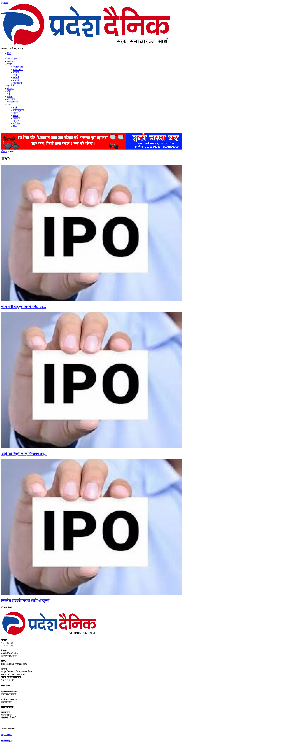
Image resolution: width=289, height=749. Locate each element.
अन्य (9, 104)
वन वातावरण (18, 110)
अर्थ (9, 91)
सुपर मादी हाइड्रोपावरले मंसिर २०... (23, 307)
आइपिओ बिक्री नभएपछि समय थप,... (24, 454)
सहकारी (16, 112)
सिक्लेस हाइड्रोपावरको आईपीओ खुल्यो (25, 600)
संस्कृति (16, 118)
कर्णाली (16, 80)
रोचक (15, 115)
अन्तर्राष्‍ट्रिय (12, 102)
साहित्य (16, 121)
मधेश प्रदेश (18, 69)
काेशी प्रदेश (18, 66)
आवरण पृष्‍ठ (12, 58)
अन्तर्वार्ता (11, 99)
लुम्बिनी (16, 77)
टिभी (9, 53)
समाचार (10, 61)
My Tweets (6, 734)
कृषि (15, 107)
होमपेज (4, 151)
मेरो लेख (16, 123)
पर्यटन (9, 96)
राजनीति (10, 85)
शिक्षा (15, 126)
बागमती (16, 72)
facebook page (7, 740)
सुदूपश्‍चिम (17, 83)
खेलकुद (10, 88)
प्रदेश (9, 64)
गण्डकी (16, 75)
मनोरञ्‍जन (11, 94)
